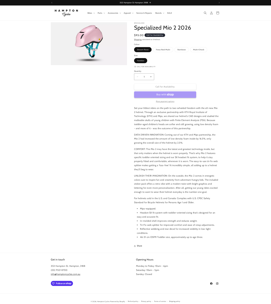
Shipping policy (174, 301)
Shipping (138, 39)
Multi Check (200, 50)
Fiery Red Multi (164, 50)
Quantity (137, 71)
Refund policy (133, 301)
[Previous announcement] (52, 2)
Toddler (142, 61)
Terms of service (160, 301)
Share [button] (139, 245)
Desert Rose (144, 50)
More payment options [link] (165, 101)
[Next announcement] (219, 2)
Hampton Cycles (103, 301)
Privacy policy (146, 301)
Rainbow (183, 50)
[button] (91, 13)
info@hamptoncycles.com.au (65, 274)
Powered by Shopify (117, 301)
